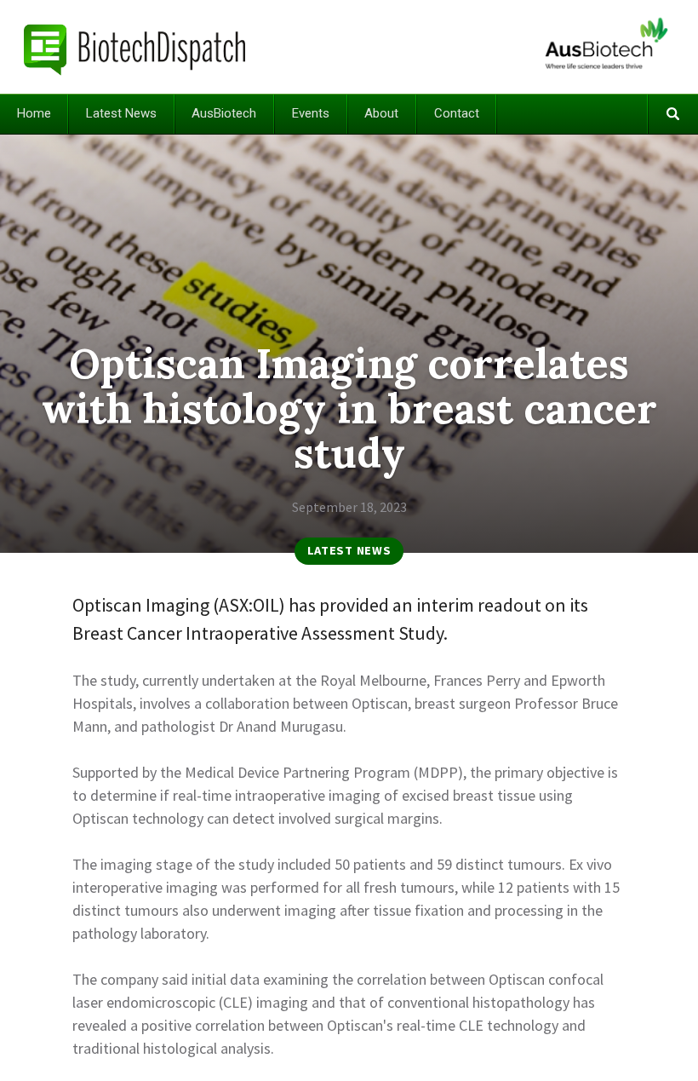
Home (34, 113)
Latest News (121, 113)
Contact (456, 113)
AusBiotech (224, 113)
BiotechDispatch (135, 47)
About (381, 113)
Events (310, 113)
